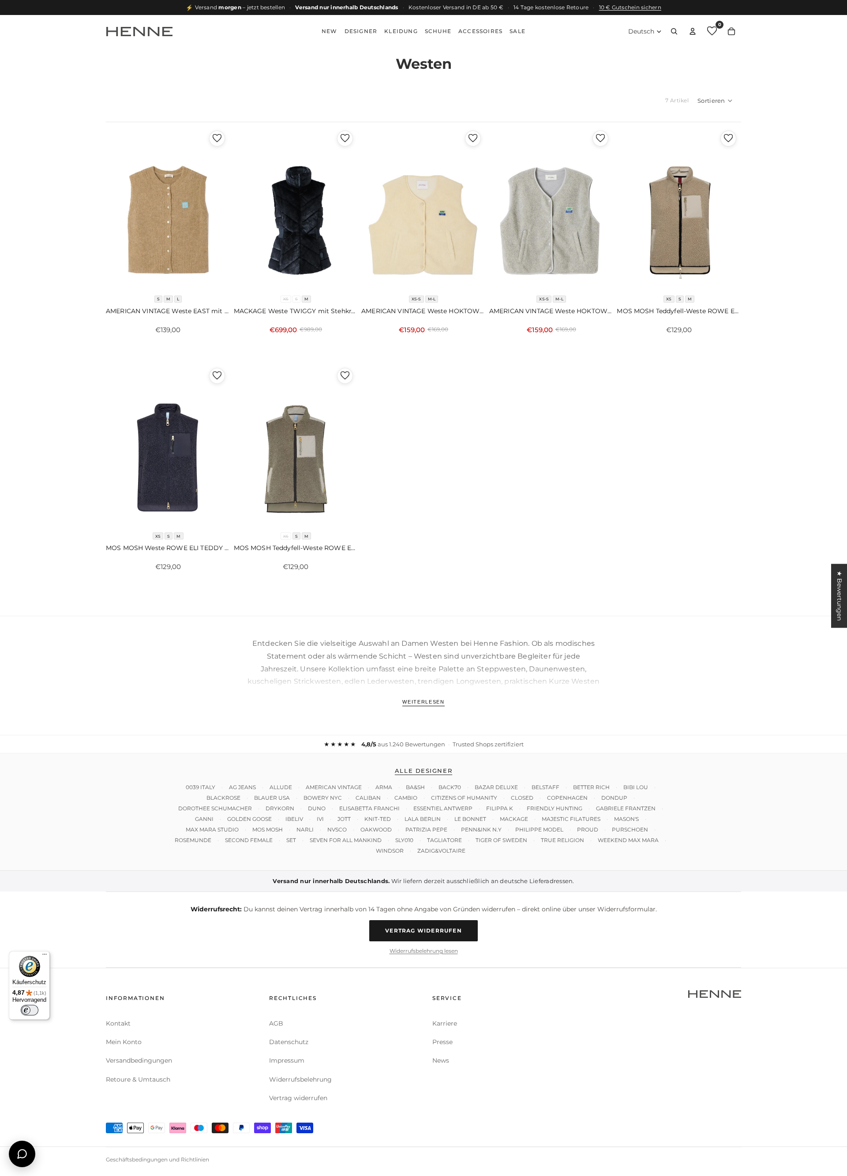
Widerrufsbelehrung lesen (424, 951)
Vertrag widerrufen (423, 931)
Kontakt (118, 1023)
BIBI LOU (635, 787)
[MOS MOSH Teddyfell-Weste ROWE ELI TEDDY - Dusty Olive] (296, 445)
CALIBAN (368, 797)
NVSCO (337, 829)
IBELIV (294, 819)
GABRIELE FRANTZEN (626, 808)
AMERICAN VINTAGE (334, 787)
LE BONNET (470, 819)
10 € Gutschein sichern (630, 7)
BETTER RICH (591, 787)
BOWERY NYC (323, 797)
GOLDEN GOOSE (249, 819)
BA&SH (415, 787)
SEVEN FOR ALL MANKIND (346, 840)
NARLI (305, 829)
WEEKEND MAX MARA (628, 840)
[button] (715, 100)
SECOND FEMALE (249, 840)
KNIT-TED (377, 819)
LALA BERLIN (423, 819)
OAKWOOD (376, 829)
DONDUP (614, 797)
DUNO (317, 808)
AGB (276, 1023)
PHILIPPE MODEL (539, 829)
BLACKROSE (223, 797)
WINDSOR (390, 850)
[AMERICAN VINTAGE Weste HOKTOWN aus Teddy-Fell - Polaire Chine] (551, 208)
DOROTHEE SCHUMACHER (215, 808)
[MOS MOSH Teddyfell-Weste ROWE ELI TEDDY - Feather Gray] (679, 208)
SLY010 (404, 840)
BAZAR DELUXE (496, 787)
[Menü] (44, 956)
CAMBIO (405, 797)
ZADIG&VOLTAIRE (441, 850)
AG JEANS (242, 787)
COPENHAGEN (567, 797)
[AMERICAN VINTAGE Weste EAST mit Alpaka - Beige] (168, 208)
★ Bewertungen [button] (839, 596)
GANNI (204, 819)
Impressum (286, 1060)
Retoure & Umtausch (138, 1079)
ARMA (383, 787)
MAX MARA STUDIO (212, 829)
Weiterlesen (423, 701)
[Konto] (692, 31)
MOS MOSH (267, 829)
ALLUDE (281, 787)
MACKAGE (514, 819)
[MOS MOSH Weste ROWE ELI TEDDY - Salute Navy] (168, 445)
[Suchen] (674, 31)
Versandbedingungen (139, 1060)
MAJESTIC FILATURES (571, 819)
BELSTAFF (545, 787)
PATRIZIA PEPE (426, 829)
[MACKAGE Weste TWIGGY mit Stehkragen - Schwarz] (296, 208)
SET (291, 840)
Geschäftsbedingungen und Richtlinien (157, 1159)
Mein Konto (124, 1042)
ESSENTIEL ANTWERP (442, 808)
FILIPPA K (499, 808)
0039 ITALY (200, 787)
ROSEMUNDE (193, 840)
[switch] (29, 1010)
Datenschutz (288, 1042)
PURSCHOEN (630, 829)
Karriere (444, 1023)
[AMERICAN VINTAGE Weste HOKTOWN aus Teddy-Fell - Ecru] (423, 208)
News (440, 1060)
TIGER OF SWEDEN (501, 840)
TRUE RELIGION (562, 840)
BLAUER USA (272, 797)
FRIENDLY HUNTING (554, 808)
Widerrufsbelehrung (300, 1079)
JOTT (344, 819)
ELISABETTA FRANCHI (369, 808)
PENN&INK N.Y (481, 829)
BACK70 (449, 787)
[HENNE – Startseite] (139, 31)
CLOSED (522, 797)
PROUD (587, 829)
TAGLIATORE (444, 840)
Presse (442, 1042)
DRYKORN (280, 808)
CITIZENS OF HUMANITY (464, 797)
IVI (320, 819)
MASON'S (626, 819)
